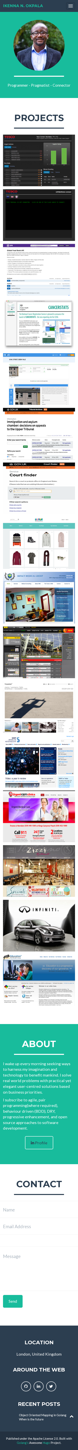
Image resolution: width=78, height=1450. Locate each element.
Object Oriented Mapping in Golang (42, 1415)
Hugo (46, 1442)
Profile (40, 1142)
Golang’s (23, 1442)
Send (13, 1301)
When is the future (31, 1419)
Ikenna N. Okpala (23, 6)
